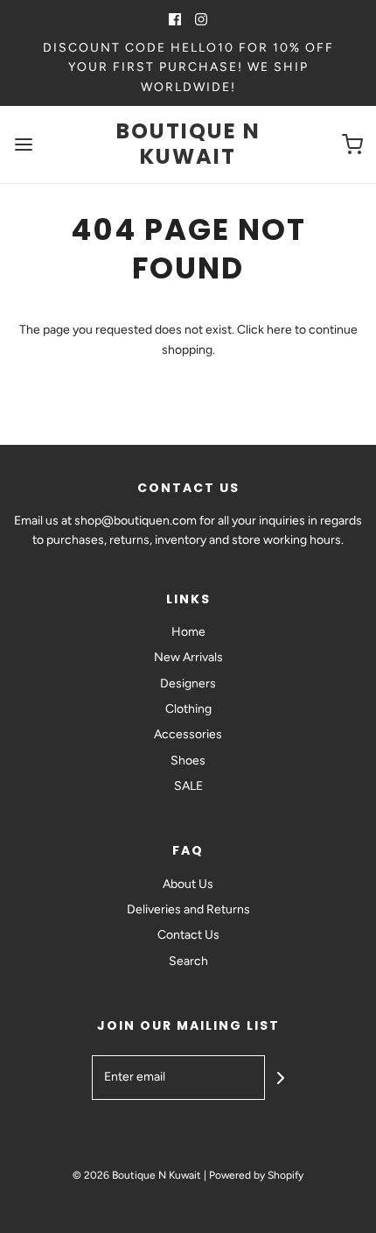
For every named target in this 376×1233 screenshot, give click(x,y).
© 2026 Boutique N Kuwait (137, 1175)
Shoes (188, 760)
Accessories (188, 734)
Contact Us (188, 934)
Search (188, 961)
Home (188, 631)
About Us (188, 884)
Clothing (188, 708)
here (279, 329)
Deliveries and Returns (188, 909)
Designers (188, 683)
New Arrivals (188, 657)
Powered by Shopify (256, 1175)
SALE (188, 786)
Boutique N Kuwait (188, 144)
